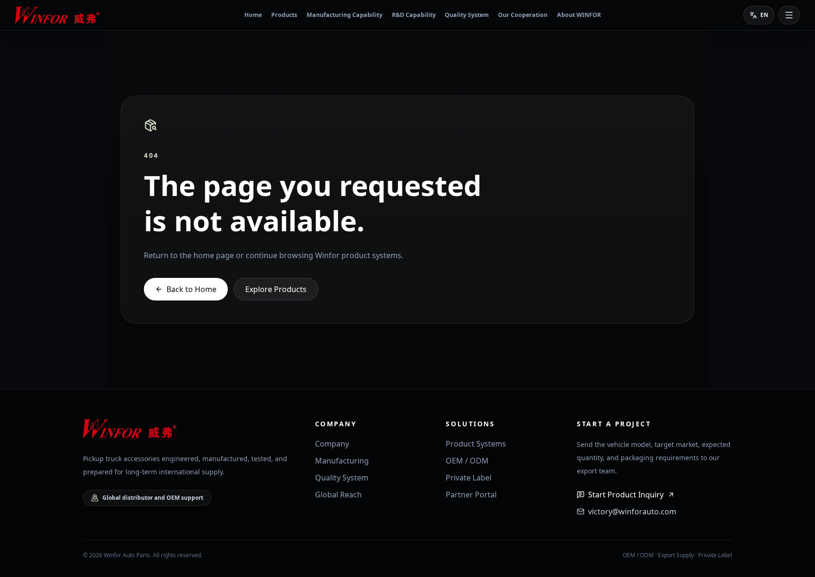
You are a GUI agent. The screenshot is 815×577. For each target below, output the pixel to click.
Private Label (468, 477)
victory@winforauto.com (632, 511)
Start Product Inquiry (626, 494)
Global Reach (338, 494)
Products (284, 15)
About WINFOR (579, 15)
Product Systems (476, 444)
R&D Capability (414, 15)
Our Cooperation (523, 15)
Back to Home (191, 289)
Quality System (467, 15)
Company (332, 444)
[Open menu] (789, 15)
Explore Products (276, 289)
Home (253, 15)
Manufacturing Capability (345, 15)
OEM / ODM (467, 460)
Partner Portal (471, 494)
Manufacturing (342, 460)
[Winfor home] (58, 15)
